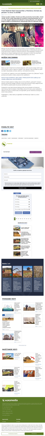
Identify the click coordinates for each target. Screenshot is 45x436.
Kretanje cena (38, 364)
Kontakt (18, 421)
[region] (22, 429)
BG (14, 218)
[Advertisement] (22, 111)
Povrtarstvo (5, 278)
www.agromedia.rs (6, 415)
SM (20, 218)
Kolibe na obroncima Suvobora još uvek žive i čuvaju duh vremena (16, 62)
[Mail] (10, 131)
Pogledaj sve (22, 345)
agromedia (9, 14)
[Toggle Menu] (41, 4)
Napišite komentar (35, 152)
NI (18, 218)
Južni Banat (20, 138)
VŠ (24, 218)
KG (28, 218)
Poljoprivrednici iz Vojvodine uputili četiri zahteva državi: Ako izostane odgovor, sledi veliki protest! (39, 306)
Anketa (17, 193)
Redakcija (9, 143)
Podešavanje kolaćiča (12, 433)
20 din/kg (17, 199)
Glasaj (18, 212)
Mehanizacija (17, 357)
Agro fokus (4, 138)
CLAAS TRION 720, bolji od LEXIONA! (17, 354)
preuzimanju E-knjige (33, 184)
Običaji (33, 64)
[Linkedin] (7, 131)
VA (26, 218)
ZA (30, 218)
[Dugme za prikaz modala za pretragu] (42, 1)
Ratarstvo (15, 278)
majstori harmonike (28, 138)
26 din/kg (17, 206)
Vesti (6, 8)
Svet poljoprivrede (34, 1)
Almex (9, 138)
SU (22, 218)
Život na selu (13, 64)
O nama (4, 421)
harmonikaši (14, 138)
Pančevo (36, 138)
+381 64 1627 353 (8, 411)
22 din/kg (17, 201)
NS (16, 218)
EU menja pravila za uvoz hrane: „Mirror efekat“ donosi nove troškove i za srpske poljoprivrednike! (7, 324)
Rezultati (26, 212)
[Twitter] (5, 131)
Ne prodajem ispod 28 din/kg (21, 209)
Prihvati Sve (34, 433)
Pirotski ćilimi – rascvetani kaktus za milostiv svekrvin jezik (36, 62)
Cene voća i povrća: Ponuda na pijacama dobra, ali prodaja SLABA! (17, 371)
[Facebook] (2, 131)
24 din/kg (17, 204)
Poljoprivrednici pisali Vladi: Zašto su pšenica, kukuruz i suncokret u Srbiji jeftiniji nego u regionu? (18, 336)
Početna (3, 8)
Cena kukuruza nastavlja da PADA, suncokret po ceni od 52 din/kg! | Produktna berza (38, 358)
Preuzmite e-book (22, 187)
